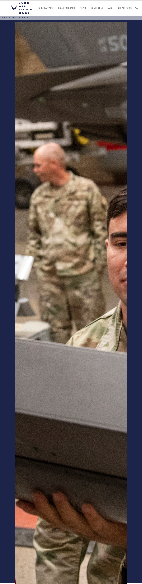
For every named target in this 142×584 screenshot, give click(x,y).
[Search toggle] (137, 8)
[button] (4, 8)
